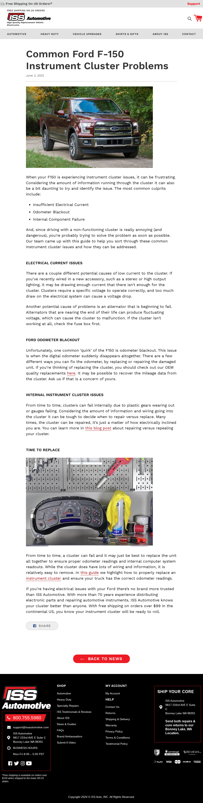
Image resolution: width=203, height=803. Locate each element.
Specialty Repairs (68, 705)
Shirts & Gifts (127, 34)
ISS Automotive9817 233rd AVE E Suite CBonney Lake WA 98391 (29, 737)
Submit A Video (66, 742)
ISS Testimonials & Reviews (74, 711)
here (71, 373)
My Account (112, 693)
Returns (110, 713)
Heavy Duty (50, 34)
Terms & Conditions (117, 737)
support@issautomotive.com (31, 727)
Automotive (16, 34)
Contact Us (112, 706)
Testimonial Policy (116, 743)
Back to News (104, 658)
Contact (189, 34)
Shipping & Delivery (117, 719)
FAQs (60, 730)
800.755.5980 (27, 717)
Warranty (111, 725)
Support (193, 4)
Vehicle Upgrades (87, 34)
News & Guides (66, 724)
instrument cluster (43, 578)
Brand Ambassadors (69, 736)
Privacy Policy (114, 731)
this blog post (98, 428)
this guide (89, 572)
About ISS (160, 34)
